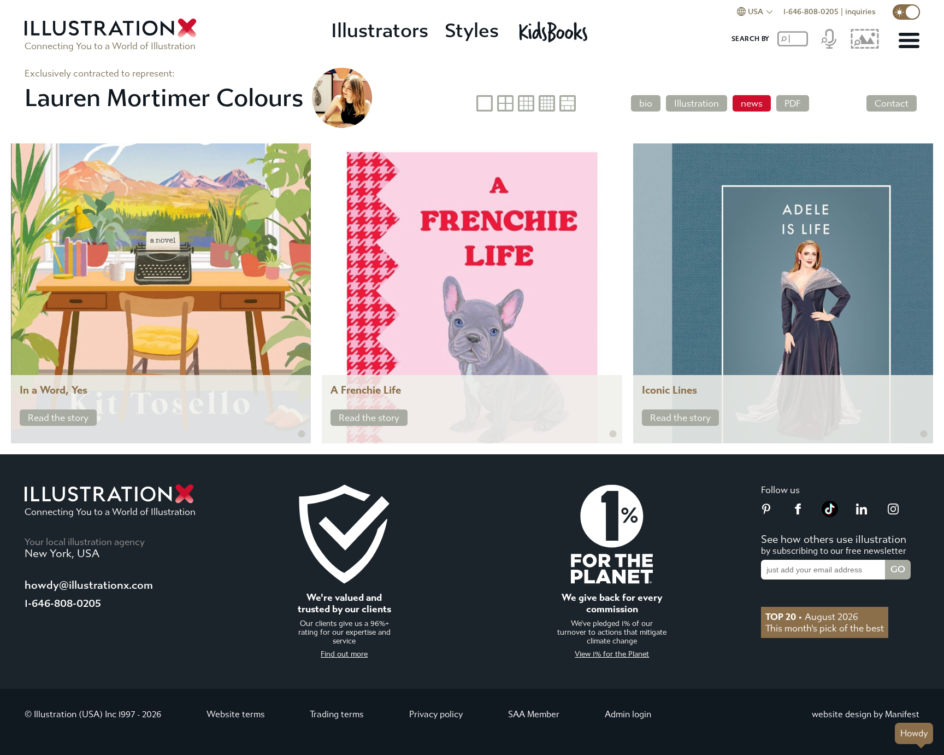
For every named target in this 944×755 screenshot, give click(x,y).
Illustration (696, 103)
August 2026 (811, 616)
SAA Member (533, 714)
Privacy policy (436, 714)
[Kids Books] (554, 32)
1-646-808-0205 (811, 11)
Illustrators (379, 31)
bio (645, 103)
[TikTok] (830, 513)
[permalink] (301, 434)
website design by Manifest (865, 714)
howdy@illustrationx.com (89, 585)
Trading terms (337, 714)
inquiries (860, 11)
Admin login (628, 714)
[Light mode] (906, 12)
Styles (472, 31)
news (752, 103)
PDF (792, 103)
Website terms (235, 714)
